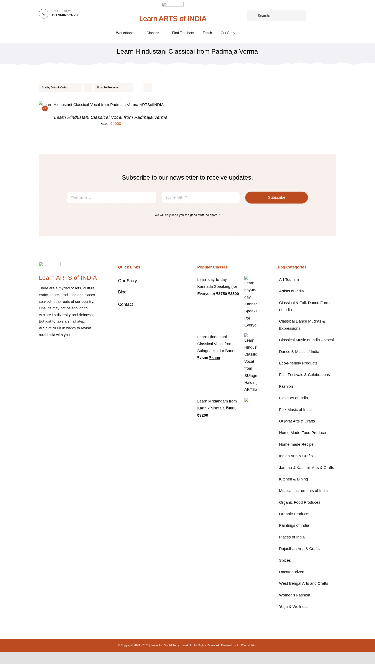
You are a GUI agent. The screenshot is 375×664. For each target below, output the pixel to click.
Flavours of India (293, 398)
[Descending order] (88, 87)
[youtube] (68, 348)
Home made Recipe (296, 444)
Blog (122, 292)
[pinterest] (61, 348)
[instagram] (54, 348)
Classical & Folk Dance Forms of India (305, 306)
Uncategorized (291, 572)
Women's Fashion (294, 595)
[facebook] (40, 348)
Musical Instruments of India (303, 490)
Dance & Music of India (299, 351)
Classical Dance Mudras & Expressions (302, 324)
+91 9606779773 (64, 15)
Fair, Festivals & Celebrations (304, 375)
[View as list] (147, 87)
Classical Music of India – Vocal (306, 340)
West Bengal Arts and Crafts (303, 583)
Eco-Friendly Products (298, 363)
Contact (125, 304)
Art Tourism (289, 279)
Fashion (286, 386)
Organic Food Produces (299, 502)
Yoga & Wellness (293, 606)
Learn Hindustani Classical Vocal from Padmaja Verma (111, 117)
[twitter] (47, 348)
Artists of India (291, 291)
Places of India (292, 537)
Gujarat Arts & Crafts (297, 421)
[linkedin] (75, 348)
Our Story (127, 280)
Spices (285, 560)
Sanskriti (186, 645)
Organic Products (294, 514)
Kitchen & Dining (293, 479)
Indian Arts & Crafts (296, 456)
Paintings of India (294, 525)
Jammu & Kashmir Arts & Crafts (306, 467)
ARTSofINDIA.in (247, 645)
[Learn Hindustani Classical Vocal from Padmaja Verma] (101, 105)
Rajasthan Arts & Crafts (299, 548)
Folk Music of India (295, 409)
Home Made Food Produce (302, 433)
